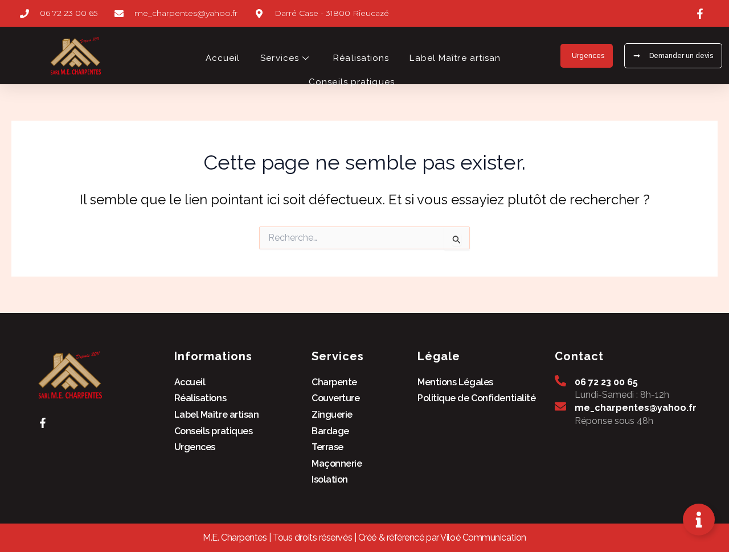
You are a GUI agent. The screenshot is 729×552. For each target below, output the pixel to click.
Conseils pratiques (353, 82)
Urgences (194, 447)
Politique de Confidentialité (476, 398)
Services (279, 58)
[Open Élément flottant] (699, 519)
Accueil (223, 58)
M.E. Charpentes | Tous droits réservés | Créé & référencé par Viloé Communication (364, 537)
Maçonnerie (337, 463)
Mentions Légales (455, 382)
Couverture (336, 398)
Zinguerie (332, 414)
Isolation (330, 479)
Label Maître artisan (455, 58)
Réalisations (361, 58)
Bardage (330, 431)
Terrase (327, 447)
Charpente (334, 382)
